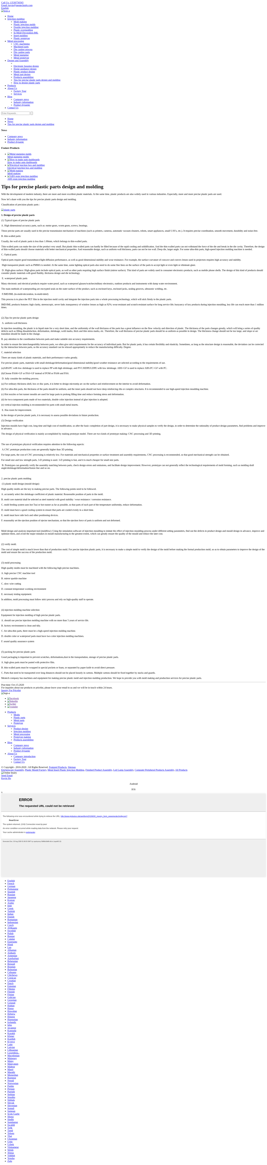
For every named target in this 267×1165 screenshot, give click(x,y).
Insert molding (21, 35)
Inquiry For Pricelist (11, 690)
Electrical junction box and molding (24, 168)
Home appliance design (25, 69)
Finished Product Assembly (98, 770)
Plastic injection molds (24, 24)
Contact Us (12, 107)
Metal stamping (21, 55)
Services (18, 94)
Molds (17, 714)
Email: (16, 5)
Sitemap (72, 767)
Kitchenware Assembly (12, 770)
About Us (12, 88)
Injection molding (16, 19)
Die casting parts (22, 52)
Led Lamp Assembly (123, 770)
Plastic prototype (22, 38)
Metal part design (22, 74)
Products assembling (24, 77)
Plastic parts (19, 717)
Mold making (20, 21)
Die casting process (23, 49)
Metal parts (19, 720)
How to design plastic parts (27, 82)
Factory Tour (20, 91)
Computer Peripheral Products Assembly (154, 770)
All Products (181, 770)
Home (10, 16)
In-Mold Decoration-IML (26, 32)
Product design (21, 728)
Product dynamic (22, 105)
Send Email (7, 775)
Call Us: (12, 2)
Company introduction (25, 756)
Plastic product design (24, 71)
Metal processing (15, 41)
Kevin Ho (6, 778)
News (10, 121)
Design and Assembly (18, 60)
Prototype (18, 723)
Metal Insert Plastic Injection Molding (66, 770)
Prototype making (22, 737)
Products (11, 85)
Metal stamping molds (18, 156)
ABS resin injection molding (21, 179)
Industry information (24, 102)
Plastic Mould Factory (35, 770)
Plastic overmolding (23, 30)
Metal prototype (21, 57)
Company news (21, 99)
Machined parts (21, 46)
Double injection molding (26, 27)
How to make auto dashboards (22, 162)
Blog (9, 96)
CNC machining (22, 44)
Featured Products (58, 767)
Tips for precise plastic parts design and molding (37, 80)
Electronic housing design (26, 66)
